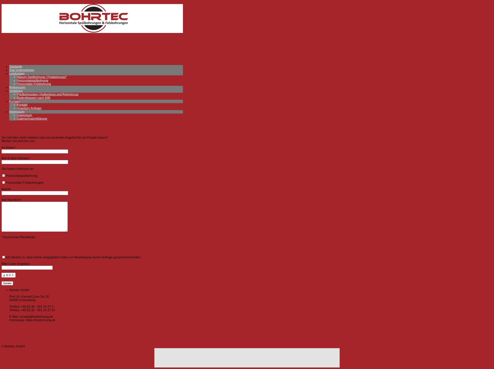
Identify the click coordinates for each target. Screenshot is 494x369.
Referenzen (17, 87)
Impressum (16, 111)
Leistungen (17, 73)
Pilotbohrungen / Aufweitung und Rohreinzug (47, 94)
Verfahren (16, 91)
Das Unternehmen (21, 70)
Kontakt (14, 101)
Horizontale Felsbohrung (34, 84)
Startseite (15, 66)
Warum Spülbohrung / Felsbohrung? (42, 77)
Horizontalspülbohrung (32, 80)
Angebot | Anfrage (29, 108)
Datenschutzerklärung (32, 118)
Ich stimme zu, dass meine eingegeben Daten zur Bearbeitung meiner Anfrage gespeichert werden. (73, 257)
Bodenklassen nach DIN (33, 97)
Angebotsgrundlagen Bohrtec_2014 (26, 243)
